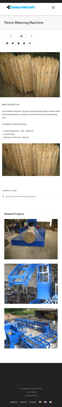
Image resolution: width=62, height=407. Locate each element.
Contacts (33, 402)
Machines (13, 402)
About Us (23, 402)
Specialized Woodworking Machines (20, 196)
